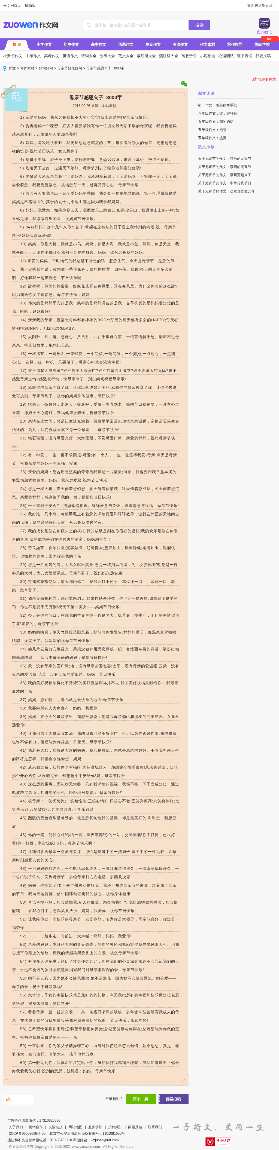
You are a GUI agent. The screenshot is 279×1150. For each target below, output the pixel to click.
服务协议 (95, 1127)
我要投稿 (263, 56)
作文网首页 (12, 6)
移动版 (30, 6)
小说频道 (207, 56)
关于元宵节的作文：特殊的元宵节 (224, 159)
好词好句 (46, 68)
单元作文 (153, 44)
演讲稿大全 (168, 56)
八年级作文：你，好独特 (217, 113)
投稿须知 (115, 1127)
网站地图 (75, 1127)
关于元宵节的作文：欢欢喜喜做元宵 (226, 191)
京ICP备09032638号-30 (27, 1133)
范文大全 (126, 56)
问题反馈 (135, 1127)
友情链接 (55, 1127)
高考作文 (51, 56)
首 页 (17, 44)
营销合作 (36, 1127)
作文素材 (207, 44)
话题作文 (126, 44)
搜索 (199, 25)
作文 (12, 68)
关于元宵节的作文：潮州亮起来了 (224, 175)
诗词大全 (88, 56)
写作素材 (27, 68)
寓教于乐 (189, 56)
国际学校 (262, 44)
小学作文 (44, 44)
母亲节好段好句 (69, 68)
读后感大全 (146, 56)
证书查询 (244, 56)
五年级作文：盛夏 (212, 138)
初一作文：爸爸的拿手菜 (217, 105)
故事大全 (107, 56)
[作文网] (31, 25)
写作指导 (234, 44)
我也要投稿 (267, 80)
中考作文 (33, 56)
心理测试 (226, 56)
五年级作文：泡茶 (212, 130)
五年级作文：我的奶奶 (215, 122)
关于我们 (16, 1127)
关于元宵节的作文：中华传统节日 (224, 183)
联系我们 (155, 1127)
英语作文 (180, 44)
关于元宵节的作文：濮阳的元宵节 (224, 167)
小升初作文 (12, 56)
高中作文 (98, 44)
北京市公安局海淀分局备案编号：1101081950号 (87, 1133)
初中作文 (71, 44)
